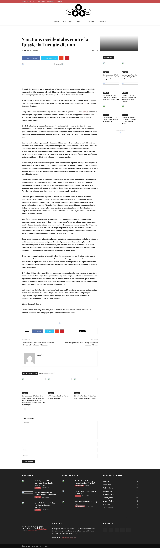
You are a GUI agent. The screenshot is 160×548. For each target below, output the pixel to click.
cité (85, 103)
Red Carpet (107, 504)
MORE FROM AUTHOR (47, 373)
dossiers (90, 22)
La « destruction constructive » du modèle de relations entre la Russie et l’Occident (38, 344)
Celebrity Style (108, 498)
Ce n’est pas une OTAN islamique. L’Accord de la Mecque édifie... (111, 77)
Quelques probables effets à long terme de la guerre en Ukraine (81, 344)
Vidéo (79, 22)
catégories (67, 22)
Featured (25, 393)
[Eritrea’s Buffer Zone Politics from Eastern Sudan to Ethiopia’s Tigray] (86, 386)
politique (106, 481)
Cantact (102, 22)
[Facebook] (122, 1)
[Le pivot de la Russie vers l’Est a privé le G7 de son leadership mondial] (67, 494)
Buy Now (59, 1)
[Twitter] (125, 1)
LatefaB (26, 50)
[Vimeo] (129, 1)
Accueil (57, 22)
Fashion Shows (108, 488)
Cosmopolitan (79, 485)
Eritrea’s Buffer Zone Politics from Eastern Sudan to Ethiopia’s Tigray (111, 97)
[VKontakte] (133, 1)
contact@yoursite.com (69, 538)
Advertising (50, 1)
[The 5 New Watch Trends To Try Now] (67, 504)
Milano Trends (108, 491)
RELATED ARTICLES (30, 373)
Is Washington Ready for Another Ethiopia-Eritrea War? (129, 77)
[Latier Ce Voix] (80, 11)
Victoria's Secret (80, 506)
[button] (135, 22)
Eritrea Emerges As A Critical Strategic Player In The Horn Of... (110, 119)
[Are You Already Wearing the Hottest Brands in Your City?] (67, 483)
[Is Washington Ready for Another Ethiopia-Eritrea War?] (60, 386)
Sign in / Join (41, 1)
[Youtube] (136, 1)
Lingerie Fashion (108, 501)
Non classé (107, 485)
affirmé (85, 112)
